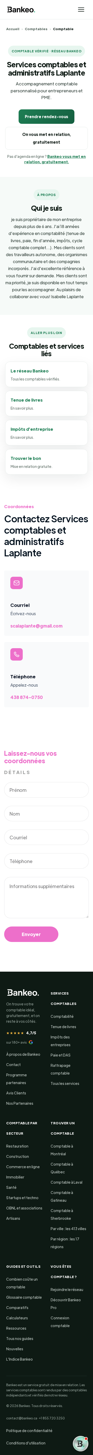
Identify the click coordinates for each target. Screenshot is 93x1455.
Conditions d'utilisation (25, 1443)
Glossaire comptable (24, 1297)
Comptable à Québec (62, 1168)
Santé (11, 1187)
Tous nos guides (19, 1338)
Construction (17, 1156)
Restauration (17, 1146)
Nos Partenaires (19, 1103)
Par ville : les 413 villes (68, 1228)
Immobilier (15, 1177)
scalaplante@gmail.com (36, 626)
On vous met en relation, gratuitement (46, 138)
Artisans (13, 1218)
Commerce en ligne (23, 1166)
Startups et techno (22, 1197)
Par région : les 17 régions (65, 1243)
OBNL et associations (24, 1208)
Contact (13, 1064)
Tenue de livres (63, 1026)
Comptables (36, 29)
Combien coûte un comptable (22, 1283)
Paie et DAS (61, 1055)
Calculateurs (17, 1317)
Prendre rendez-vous (46, 116)
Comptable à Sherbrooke (62, 1214)
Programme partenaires (16, 1078)
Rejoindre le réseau (67, 1289)
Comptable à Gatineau (62, 1196)
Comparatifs (17, 1307)
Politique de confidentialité (29, 1430)
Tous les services (65, 1083)
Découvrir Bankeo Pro (66, 1303)
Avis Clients (16, 1093)
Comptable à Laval (66, 1182)
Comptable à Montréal (62, 1150)
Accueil (12, 29)
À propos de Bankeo (23, 1054)
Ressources (16, 1328)
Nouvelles (14, 1348)
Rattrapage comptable (61, 1069)
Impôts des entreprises (61, 1041)
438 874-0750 (26, 697)
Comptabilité (62, 1016)
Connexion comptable (60, 1321)
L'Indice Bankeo (19, 1359)
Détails (17, 772)
